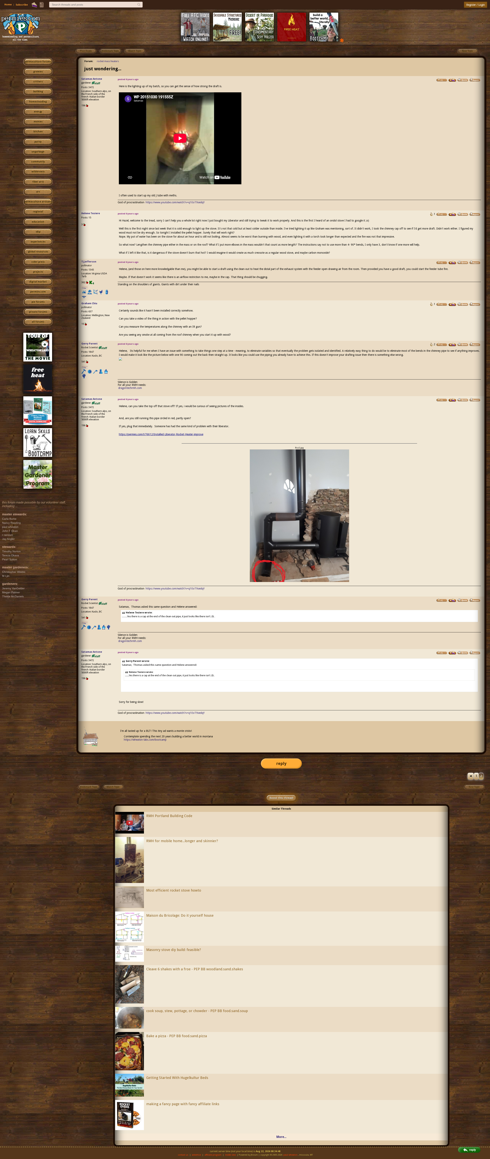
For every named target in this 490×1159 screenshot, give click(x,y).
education (38, 221)
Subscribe (22, 4)
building (38, 91)
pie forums (38, 302)
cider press (38, 262)
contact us (183, 1155)
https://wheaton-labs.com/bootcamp (145, 739)
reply (281, 763)
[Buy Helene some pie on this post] (452, 214)
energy (38, 111)
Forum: (88, 61)
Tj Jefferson (88, 261)
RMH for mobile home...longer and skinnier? (182, 841)
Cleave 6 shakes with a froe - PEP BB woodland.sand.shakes (194, 969)
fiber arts (38, 181)
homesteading (38, 101)
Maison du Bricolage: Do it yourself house (180, 915)
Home (8, 4)
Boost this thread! (281, 798)
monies (38, 121)
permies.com (38, 291)
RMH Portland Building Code (169, 816)
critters (38, 81)
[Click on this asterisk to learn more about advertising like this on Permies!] (342, 40)
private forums (38, 312)
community (38, 161)
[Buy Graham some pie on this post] (452, 304)
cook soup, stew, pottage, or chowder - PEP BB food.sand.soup (197, 1011)
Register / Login (475, 4)
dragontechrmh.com (130, 387)
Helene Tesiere (90, 213)
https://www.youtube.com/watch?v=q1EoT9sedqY (175, 202)
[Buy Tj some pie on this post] (452, 262)
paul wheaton (290, 1155)
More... (281, 1137)
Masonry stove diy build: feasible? (173, 950)
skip (38, 231)
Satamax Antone (91, 78)
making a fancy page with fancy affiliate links (182, 1104)
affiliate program (213, 1155)
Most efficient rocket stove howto (173, 890)
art (38, 191)
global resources (38, 251)
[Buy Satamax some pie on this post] (452, 80)
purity (38, 141)
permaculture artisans (38, 201)
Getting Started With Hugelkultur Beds (177, 1078)
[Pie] (34, 4)
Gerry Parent (89, 343)
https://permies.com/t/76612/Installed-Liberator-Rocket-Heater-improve (161, 434)
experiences (38, 241)
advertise (196, 1155)
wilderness (38, 171)
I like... (85, 288)
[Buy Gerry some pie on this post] (452, 344)
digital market (38, 281)
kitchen (38, 131)
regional (38, 211)
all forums (38, 321)
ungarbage (38, 151)
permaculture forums (38, 61)
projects (38, 271)
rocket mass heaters (108, 61)
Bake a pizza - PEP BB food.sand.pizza (176, 1036)
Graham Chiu (89, 303)
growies (38, 71)
